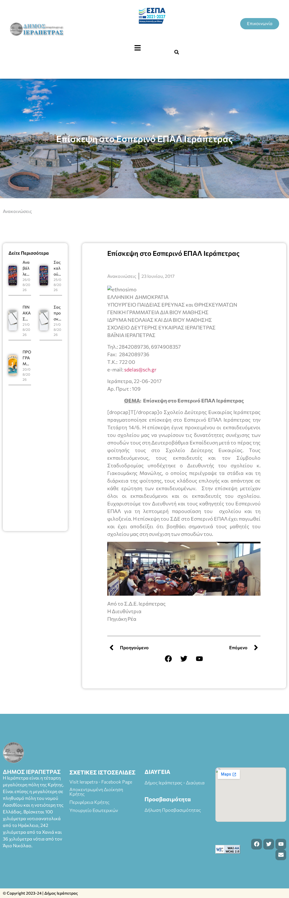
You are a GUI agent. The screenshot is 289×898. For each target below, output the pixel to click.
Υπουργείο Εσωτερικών (93, 810)
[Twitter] (184, 659)
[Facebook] (168, 659)
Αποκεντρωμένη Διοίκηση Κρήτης (96, 791)
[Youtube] (199, 659)
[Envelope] (280, 854)
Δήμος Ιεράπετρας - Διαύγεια (174, 782)
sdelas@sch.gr (140, 369)
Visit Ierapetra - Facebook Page (100, 781)
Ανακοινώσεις (17, 211)
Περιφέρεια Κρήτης (89, 802)
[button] (137, 48)
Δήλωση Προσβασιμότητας (172, 810)
